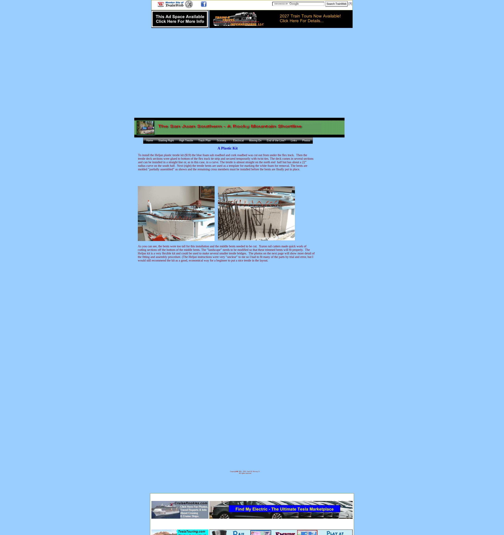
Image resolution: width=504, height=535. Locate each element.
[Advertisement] (252, 495)
